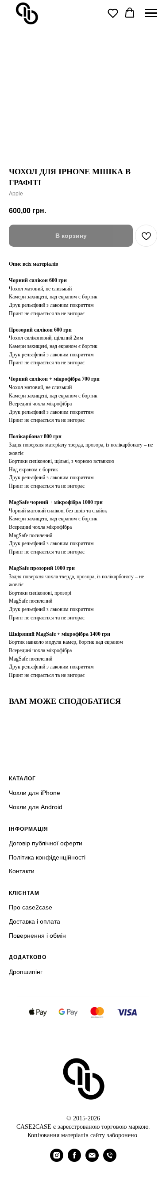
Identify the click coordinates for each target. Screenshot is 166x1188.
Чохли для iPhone (34, 792)
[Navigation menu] (151, 13)
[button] (113, 13)
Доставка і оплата (34, 921)
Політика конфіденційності (47, 857)
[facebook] (74, 1159)
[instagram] (56, 1159)
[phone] (109, 1159)
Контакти (22, 871)
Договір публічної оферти (45, 843)
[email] (92, 1159)
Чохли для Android (35, 806)
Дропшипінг (25, 971)
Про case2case (30, 907)
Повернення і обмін (37, 935)
